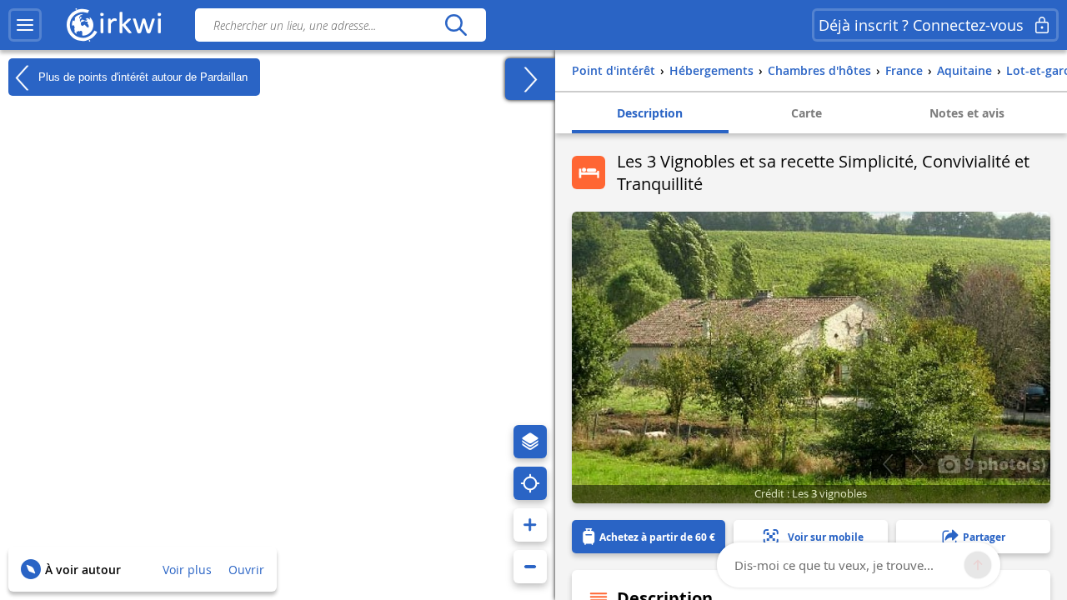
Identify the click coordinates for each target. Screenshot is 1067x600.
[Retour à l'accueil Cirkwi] (114, 25)
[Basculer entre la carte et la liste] (530, 79)
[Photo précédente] (887, 464)
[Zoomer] (530, 525)
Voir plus (187, 570)
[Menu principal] (25, 25)
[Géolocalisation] (530, 483)
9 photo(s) (1003, 463)
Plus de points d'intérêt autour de (141, 76)
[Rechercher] (455, 25)
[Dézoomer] (530, 566)
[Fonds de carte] (530, 441)
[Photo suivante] (918, 464)
